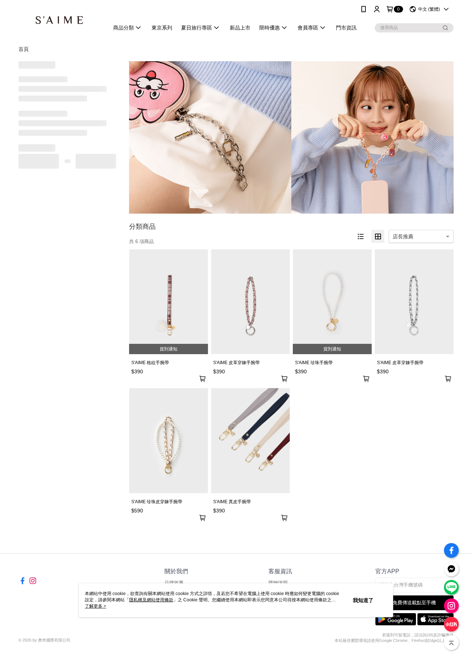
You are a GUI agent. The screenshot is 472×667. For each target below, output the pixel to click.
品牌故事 (174, 582)
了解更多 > (95, 606)
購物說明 (278, 582)
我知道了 (363, 600)
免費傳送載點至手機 (414, 602)
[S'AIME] (59, 19)
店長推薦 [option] (403, 236)
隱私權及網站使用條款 (151, 599)
